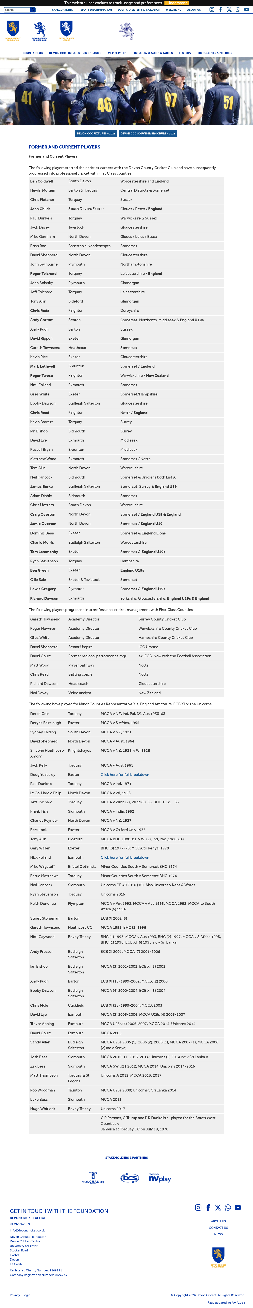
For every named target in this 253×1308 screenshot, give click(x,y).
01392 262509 (20, 1224)
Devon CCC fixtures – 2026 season (75, 53)
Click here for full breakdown (125, 774)
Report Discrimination (95, 9)
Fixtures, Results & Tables (153, 53)
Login (26, 1295)
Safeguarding (62, 9)
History (185, 53)
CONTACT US (218, 1228)
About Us (194, 9)
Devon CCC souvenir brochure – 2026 (148, 133)
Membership (117, 53)
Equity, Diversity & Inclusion (139, 9)
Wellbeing (173, 9)
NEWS (218, 1234)
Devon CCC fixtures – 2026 (96, 133)
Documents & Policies (215, 53)
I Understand (177, 3)
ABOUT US (218, 1221)
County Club (33, 53)
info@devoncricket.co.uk (27, 1230)
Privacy (15, 1295)
